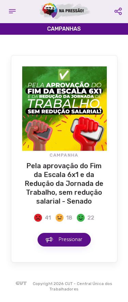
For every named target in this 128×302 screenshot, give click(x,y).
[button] (12, 11)
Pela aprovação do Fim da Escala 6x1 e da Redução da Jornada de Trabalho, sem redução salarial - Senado (64, 183)
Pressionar (70, 239)
